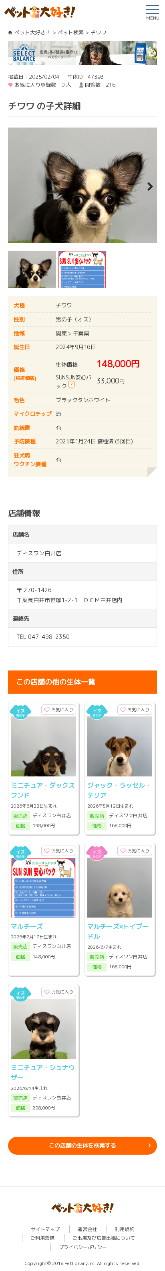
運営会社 (87, 1229)
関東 (61, 333)
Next (145, 187)
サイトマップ (45, 1229)
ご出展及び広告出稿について (103, 1238)
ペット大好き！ (32, 32)
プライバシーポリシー (83, 1247)
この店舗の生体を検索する (82, 1145)
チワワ (64, 305)
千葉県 (81, 333)
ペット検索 (71, 32)
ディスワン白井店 (38, 553)
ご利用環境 (42, 1238)
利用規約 (124, 1229)
